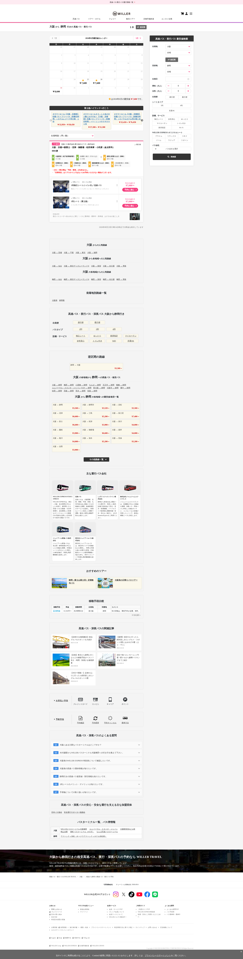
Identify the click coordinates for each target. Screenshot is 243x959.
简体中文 (77, 938)
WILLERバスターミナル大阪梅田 (74, 829)
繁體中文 (68, 938)
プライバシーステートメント (101, 927)
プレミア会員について (116, 912)
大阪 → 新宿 (96, 266)
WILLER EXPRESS (70, 946)
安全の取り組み (56, 914)
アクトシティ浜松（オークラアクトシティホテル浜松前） (84, 836)
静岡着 (62, 300)
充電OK (130, 341)
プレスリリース (56, 912)
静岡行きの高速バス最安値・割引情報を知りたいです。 (83, 776)
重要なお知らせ (56, 909)
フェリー (112, 19)
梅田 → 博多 (121, 279)
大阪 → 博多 (121, 266)
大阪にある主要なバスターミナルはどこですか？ (81, 745)
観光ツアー (130, 19)
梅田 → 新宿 (96, 279)
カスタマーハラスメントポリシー (62, 930)
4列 (114, 329)
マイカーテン (130, 336)
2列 (80, 329)
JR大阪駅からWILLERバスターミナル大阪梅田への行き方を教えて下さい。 (92, 753)
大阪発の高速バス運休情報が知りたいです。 (79, 769)
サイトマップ (140, 927)
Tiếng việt (87, 938)
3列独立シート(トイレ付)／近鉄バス (86, 185)
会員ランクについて (116, 914)
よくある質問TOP (173, 909)
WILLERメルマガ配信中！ (118, 917)
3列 (97, 329)
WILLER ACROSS (98, 946)
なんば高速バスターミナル (107, 832)
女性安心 (80, 341)
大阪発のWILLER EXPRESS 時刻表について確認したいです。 (86, 761)
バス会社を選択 (172, 149)
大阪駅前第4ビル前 (127, 829)
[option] (65, 119)
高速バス (76, 19)
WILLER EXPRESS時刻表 (146, 912)
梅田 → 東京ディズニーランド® (76, 279)
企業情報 (54, 927)
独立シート (80, 336)
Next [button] (142, 120)
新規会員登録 (84, 909)
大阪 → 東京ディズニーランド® (76, 266)
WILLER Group (56, 946)
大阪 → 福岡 (92, 253)
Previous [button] (50, 120)
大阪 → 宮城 (57, 253)
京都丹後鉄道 (148, 19)
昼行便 (81, 322)
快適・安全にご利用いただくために (149, 915)
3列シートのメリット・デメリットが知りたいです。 (82, 784)
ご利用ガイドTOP (144, 909)
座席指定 (114, 336)
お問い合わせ (152, 927)
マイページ (84, 912)
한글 (60, 938)
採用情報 (63, 927)
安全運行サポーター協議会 (74, 812)
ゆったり (97, 336)
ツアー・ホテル (94, 19)
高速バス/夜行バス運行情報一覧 (121, 2)
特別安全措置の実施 (58, 919)
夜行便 (97, 322)
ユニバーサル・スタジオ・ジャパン (103, 829)
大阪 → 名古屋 (109, 266)
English (53, 938)
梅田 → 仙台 (57, 279)
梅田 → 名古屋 (109, 279)
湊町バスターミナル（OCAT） (82, 832)
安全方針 (54, 917)
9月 (137, 38)
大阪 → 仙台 (57, 266)
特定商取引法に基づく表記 (123, 927)
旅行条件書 (73, 927)
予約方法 (60, 719)
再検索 (173, 157)
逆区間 (142, 27)
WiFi (114, 341)
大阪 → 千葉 (69, 253)
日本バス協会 (56, 812)
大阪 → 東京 (80, 253)
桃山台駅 (64, 832)
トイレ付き (97, 341)
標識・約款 (84, 927)
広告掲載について (166, 927)
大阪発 (54, 300)
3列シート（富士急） (80, 201)
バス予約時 (170, 912)
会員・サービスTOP (116, 909)
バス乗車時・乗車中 (173, 914)
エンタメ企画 (166, 19)
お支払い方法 (62, 700)
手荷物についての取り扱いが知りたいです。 (79, 792)
